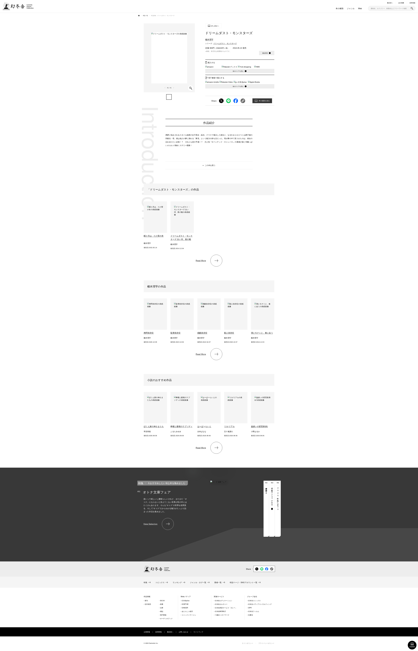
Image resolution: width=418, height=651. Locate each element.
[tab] (266, 509)
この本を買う (210, 165)
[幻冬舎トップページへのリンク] (18, 8)
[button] (169, 97)
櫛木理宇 (209, 39)
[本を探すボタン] (412, 8)
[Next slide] (173, 87)
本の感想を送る (264, 101)
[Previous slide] (165, 87)
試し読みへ (215, 26)
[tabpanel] (192, 509)
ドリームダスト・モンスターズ (225, 43)
